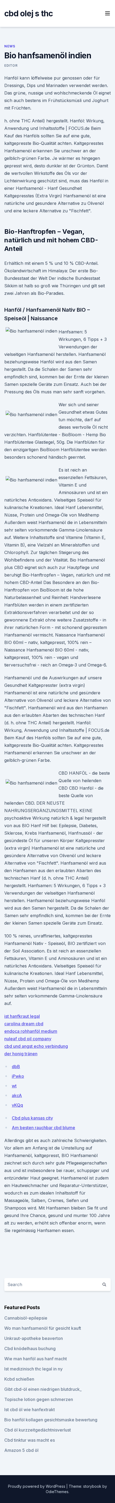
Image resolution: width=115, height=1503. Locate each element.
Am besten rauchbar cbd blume (43, 1127)
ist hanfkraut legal (22, 1016)
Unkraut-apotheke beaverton (33, 1338)
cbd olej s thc (28, 13)
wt (14, 1085)
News (9, 46)
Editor (11, 65)
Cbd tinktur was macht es (29, 1440)
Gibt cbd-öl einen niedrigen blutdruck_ (43, 1389)
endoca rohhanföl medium (30, 1031)
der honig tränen (20, 1053)
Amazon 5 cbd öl (21, 1450)
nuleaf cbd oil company (27, 1038)
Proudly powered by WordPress (37, 1486)
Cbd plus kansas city (32, 1118)
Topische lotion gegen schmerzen (38, 1399)
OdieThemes (57, 1491)
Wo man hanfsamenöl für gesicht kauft (42, 1328)
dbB (16, 1066)
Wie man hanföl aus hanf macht (35, 1358)
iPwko (18, 1076)
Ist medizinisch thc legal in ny (33, 1369)
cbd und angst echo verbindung (36, 1046)
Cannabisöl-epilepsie (25, 1318)
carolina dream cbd (23, 1023)
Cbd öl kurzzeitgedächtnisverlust (37, 1430)
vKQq (17, 1105)
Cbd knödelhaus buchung (30, 1348)
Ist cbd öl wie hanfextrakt (29, 1409)
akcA (17, 1095)
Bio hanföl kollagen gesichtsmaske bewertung (50, 1419)
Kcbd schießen (19, 1379)
